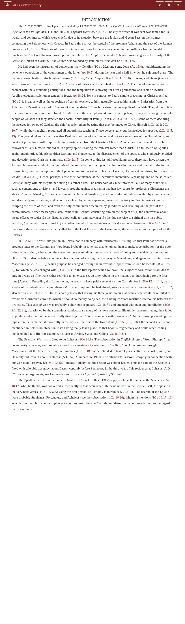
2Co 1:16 (47, 293)
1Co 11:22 (122, 84)
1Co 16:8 (85, 339)
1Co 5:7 (58, 362)
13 (13, 136)
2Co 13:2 (166, 287)
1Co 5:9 (27, 241)
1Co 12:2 (101, 66)
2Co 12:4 (148, 281)
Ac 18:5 (87, 72)
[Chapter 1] (178, 4)
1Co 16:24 (116, 397)
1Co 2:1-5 (71, 159)
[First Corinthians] (160, 4)
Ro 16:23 (56, 84)
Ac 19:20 (95, 357)
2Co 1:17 (65, 270)
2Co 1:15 (34, 264)
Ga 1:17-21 (117, 333)
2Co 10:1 (123, 119)
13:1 (159, 281)
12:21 (21, 310)
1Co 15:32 (30, 177)
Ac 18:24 (79, 95)
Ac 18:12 (32, 49)
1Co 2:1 (18, 101)
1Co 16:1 (155, 223)
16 (43, 264)
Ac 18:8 (136, 66)
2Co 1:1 (128, 391)
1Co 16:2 (19, 258)
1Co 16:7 (102, 304)
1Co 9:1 (106, 119)
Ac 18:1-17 (125, 61)
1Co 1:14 (112, 78)
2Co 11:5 (166, 130)
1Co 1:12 (155, 124)
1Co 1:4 (45, 391)
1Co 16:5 (114, 345)
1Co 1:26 (78, 78)
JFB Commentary (27, 5)
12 (129, 322)
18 (169, 397)
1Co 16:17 (159, 397)
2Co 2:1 (153, 287)
